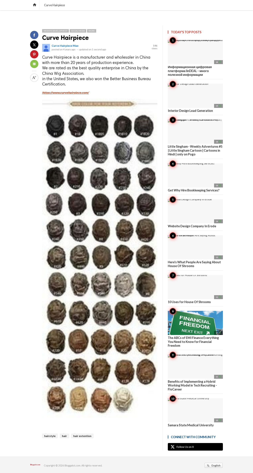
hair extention (82, 436)
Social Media (78, 30)
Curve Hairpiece (65, 37)
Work (91, 30)
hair (64, 436)
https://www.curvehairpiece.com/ (65, 92)
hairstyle (50, 436)
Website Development (55, 30)
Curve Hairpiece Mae (65, 45)
